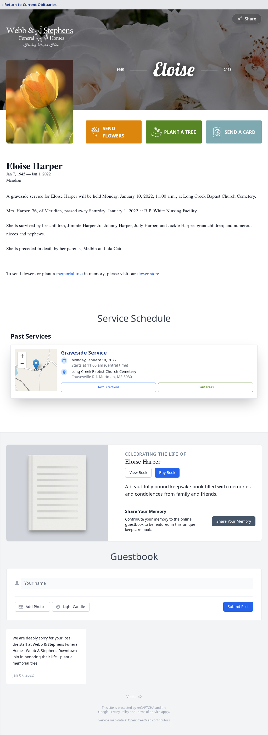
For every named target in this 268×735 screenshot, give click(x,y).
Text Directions (108, 387)
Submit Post (238, 606)
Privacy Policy (119, 712)
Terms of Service (148, 712)
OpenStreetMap (139, 720)
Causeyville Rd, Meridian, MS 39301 (102, 376)
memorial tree (69, 273)
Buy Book (167, 472)
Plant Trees (206, 387)
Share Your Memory (233, 521)
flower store (148, 273)
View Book (138, 472)
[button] (36, 364)
